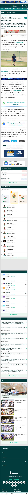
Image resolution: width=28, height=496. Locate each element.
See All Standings (13, 314)
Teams (18, 8)
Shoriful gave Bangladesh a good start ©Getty (10, 395)
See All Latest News (15, 375)
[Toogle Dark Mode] (22, 5)
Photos (23, 8)
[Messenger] (21, 482)
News (14, 8)
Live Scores (8, 8)
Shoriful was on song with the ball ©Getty (19, 410)
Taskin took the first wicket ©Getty (20, 400)
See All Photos (15, 442)
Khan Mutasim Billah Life (8, 35)
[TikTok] (15, 482)
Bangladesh (4, 71)
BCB (13, 145)
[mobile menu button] (2, 5)
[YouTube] (7, 482)
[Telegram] (12, 485)
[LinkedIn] (24, 482)
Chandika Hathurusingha (20, 145)
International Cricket (10, 12)
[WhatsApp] (18, 482)
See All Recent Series (14, 182)
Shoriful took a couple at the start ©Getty (20, 418)
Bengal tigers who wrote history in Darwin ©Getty (20, 426)
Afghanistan (19, 42)
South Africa (17, 90)
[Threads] (15, 485)
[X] (12, 482)
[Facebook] (4, 482)
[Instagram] (9, 482)
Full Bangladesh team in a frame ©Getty (20, 435)
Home (2, 8)
